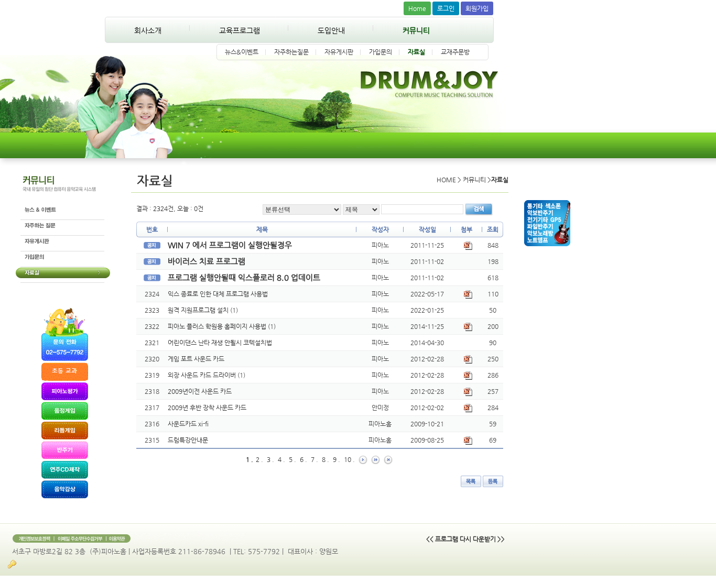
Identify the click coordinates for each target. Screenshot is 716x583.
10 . (349, 459)
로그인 (445, 8)
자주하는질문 (291, 52)
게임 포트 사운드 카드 (196, 358)
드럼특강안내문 (188, 440)
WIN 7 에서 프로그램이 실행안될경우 (230, 244)
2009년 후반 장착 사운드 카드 (207, 407)
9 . (336, 459)
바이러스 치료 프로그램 (206, 261)
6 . (303, 459)
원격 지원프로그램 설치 (199, 310)
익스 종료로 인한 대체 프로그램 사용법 (218, 294)
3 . (270, 459)
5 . (292, 459)
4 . (281, 459)
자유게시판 (338, 52)
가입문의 (380, 52)
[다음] (362, 459)
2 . (259, 459)
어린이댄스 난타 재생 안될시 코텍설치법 (220, 342)
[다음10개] (375, 459)
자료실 (416, 52)
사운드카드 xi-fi (188, 423)
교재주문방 (455, 52)
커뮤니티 (416, 30)
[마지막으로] (388, 459)
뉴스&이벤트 (241, 52)
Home (417, 8)
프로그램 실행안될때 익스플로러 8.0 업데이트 (244, 277)
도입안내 (331, 30)
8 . (325, 459)
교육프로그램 (239, 30)
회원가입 (477, 8)
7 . (314, 459)
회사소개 (147, 30)
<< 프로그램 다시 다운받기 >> (465, 539)
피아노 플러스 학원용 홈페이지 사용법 (218, 326)
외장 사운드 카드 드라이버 (202, 375)
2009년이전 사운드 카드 (200, 391)
